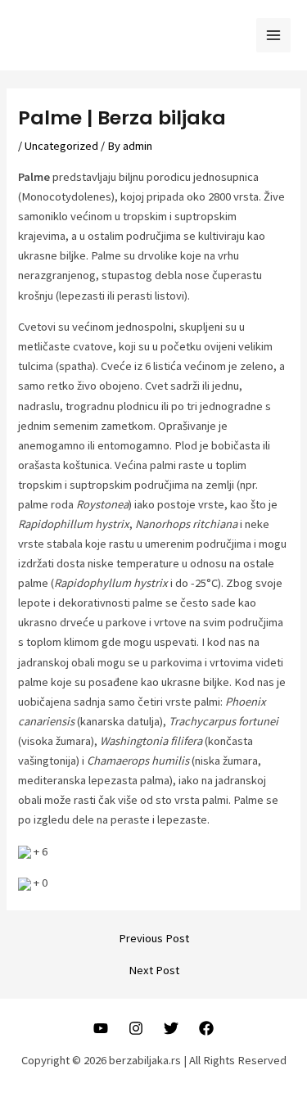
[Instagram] (136, 1028)
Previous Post (154, 938)
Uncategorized (61, 145)
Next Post (154, 970)
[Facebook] (206, 1028)
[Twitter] (171, 1028)
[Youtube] (100, 1028)
